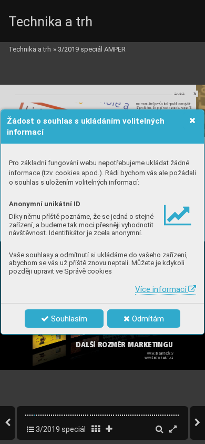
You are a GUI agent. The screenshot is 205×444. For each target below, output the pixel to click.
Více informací (161, 289)
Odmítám (147, 319)
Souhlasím (68, 319)
